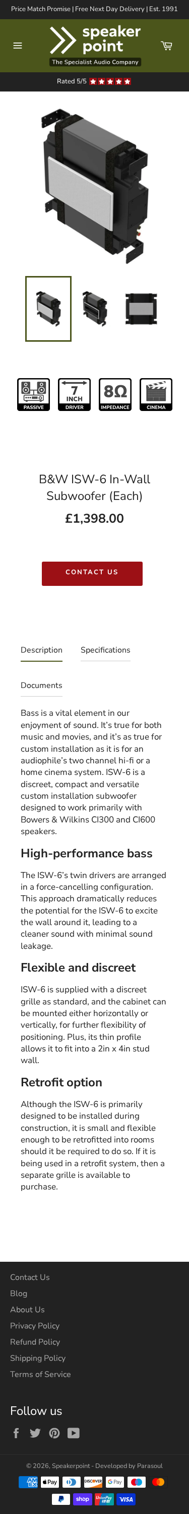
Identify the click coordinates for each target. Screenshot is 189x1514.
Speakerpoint (71, 1466)
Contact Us (92, 572)
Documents (41, 685)
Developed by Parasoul (129, 1466)
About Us (27, 1309)
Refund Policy (35, 1342)
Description (41, 650)
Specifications (106, 650)
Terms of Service (40, 1374)
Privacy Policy (34, 1326)
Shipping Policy (38, 1358)
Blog (18, 1293)
